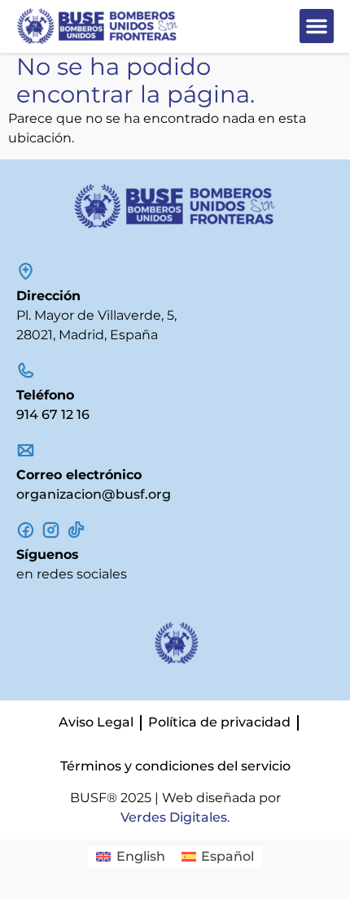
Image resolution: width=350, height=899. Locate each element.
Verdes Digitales (173, 817)
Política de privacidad (219, 722)
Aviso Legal (96, 722)
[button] (317, 26)
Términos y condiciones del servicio (175, 766)
